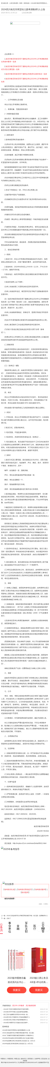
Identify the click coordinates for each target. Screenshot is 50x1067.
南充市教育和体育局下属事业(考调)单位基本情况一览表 (26, 74)
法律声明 (37, 1058)
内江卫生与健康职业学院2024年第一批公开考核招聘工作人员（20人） (16, 1014)
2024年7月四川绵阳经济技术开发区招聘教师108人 (16, 1009)
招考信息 (26, 3)
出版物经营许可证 (43, 1062)
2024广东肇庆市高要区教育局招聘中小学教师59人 (18, 1035)
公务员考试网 (13, 3)
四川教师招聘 (31, 1005)
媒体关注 (24, 1058)
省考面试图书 (40, 889)
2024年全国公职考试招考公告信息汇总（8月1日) (17, 1043)
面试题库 (25, 892)
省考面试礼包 (9, 889)
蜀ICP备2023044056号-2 (9, 1062)
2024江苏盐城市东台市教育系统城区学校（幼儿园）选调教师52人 (27, 915)
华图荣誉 (10, 1058)
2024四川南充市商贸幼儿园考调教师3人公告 (16, 1030)
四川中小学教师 (18, 1005)
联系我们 (30, 1058)
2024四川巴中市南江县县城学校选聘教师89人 (16, 1012)
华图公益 (17, 1058)
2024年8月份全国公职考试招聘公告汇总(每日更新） (18, 1038)
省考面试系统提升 (25, 889)
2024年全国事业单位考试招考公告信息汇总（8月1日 (18, 1041)
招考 (20, 3)
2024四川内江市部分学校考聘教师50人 (15, 1020)
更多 (43, 928)
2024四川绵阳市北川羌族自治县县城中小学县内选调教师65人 (16, 1022)
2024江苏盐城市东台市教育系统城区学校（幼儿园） (18, 1033)
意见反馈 (44, 1058)
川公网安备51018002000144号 (28, 1062)
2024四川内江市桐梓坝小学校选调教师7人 (16, 1017)
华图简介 (3, 1058)
